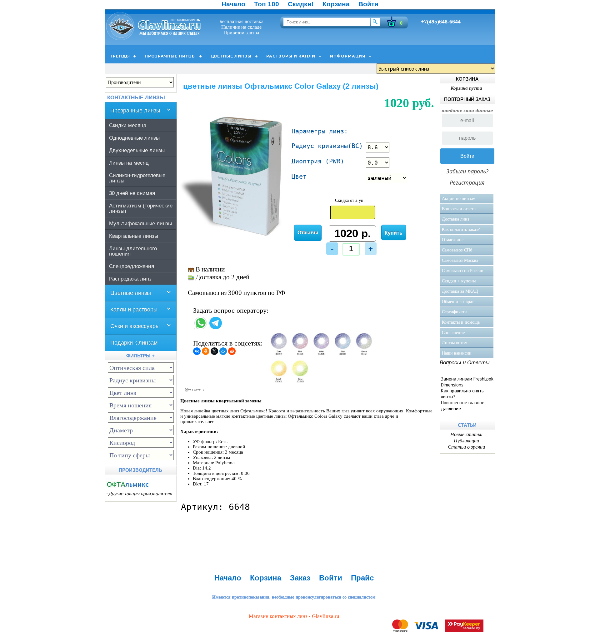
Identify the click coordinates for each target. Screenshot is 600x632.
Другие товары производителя (140, 493)
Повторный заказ (467, 99)
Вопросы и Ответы (465, 363)
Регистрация (467, 182)
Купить (393, 233)
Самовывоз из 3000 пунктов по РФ (236, 292)
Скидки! (301, 3)
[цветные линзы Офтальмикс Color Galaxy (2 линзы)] (234, 235)
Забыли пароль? (467, 171)
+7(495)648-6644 (441, 21)
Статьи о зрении (466, 447)
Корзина (336, 3)
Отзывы (308, 232)
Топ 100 (266, 3)
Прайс (362, 578)
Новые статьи (466, 434)
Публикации (466, 441)
